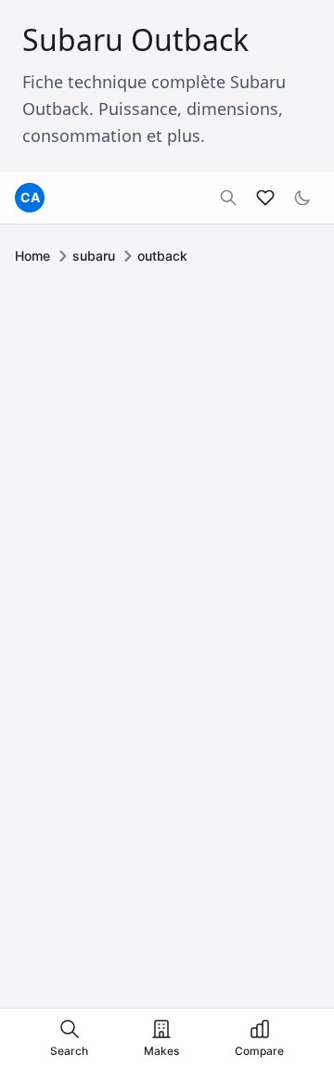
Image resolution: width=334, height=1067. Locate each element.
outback (162, 256)
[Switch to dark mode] (302, 197)
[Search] (228, 197)
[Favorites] (265, 197)
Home (32, 256)
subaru (93, 256)
